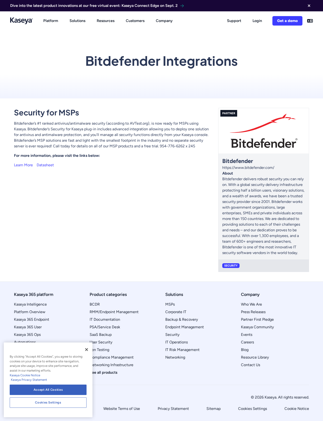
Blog (245, 349)
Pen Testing (99, 349)
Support (234, 20)
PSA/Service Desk (105, 327)
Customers (135, 20)
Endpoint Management (184, 327)
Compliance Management (112, 357)
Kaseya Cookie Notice (25, 375)
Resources (105, 20)
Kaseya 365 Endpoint (31, 319)
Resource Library (255, 357)
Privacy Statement (173, 408)
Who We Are (251, 304)
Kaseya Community (257, 327)
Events (246, 334)
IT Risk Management (182, 349)
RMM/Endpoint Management (114, 312)
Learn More (23, 165)
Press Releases (253, 312)
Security (172, 334)
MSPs (170, 304)
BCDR (95, 304)
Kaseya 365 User (28, 327)
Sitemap (213, 408)
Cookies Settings (252, 408)
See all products (103, 372)
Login (257, 20)
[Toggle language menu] (310, 21)
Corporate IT (175, 312)
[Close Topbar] (309, 5)
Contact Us (250, 365)
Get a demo (287, 20)
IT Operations (176, 342)
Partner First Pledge (257, 319)
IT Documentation (105, 319)
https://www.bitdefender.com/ (248, 167)
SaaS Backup (101, 334)
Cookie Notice (296, 408)
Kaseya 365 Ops (27, 334)
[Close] (86, 349)
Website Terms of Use (121, 408)
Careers (247, 342)
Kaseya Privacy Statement (29, 380)
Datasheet (45, 165)
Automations (25, 342)
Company (164, 20)
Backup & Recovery (181, 319)
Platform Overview (29, 312)
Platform (50, 20)
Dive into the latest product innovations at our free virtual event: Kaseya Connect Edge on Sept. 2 (94, 5)
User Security (101, 342)
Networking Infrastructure (111, 365)
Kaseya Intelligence (30, 304)
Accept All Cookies (48, 389)
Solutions (77, 20)
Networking (175, 357)
